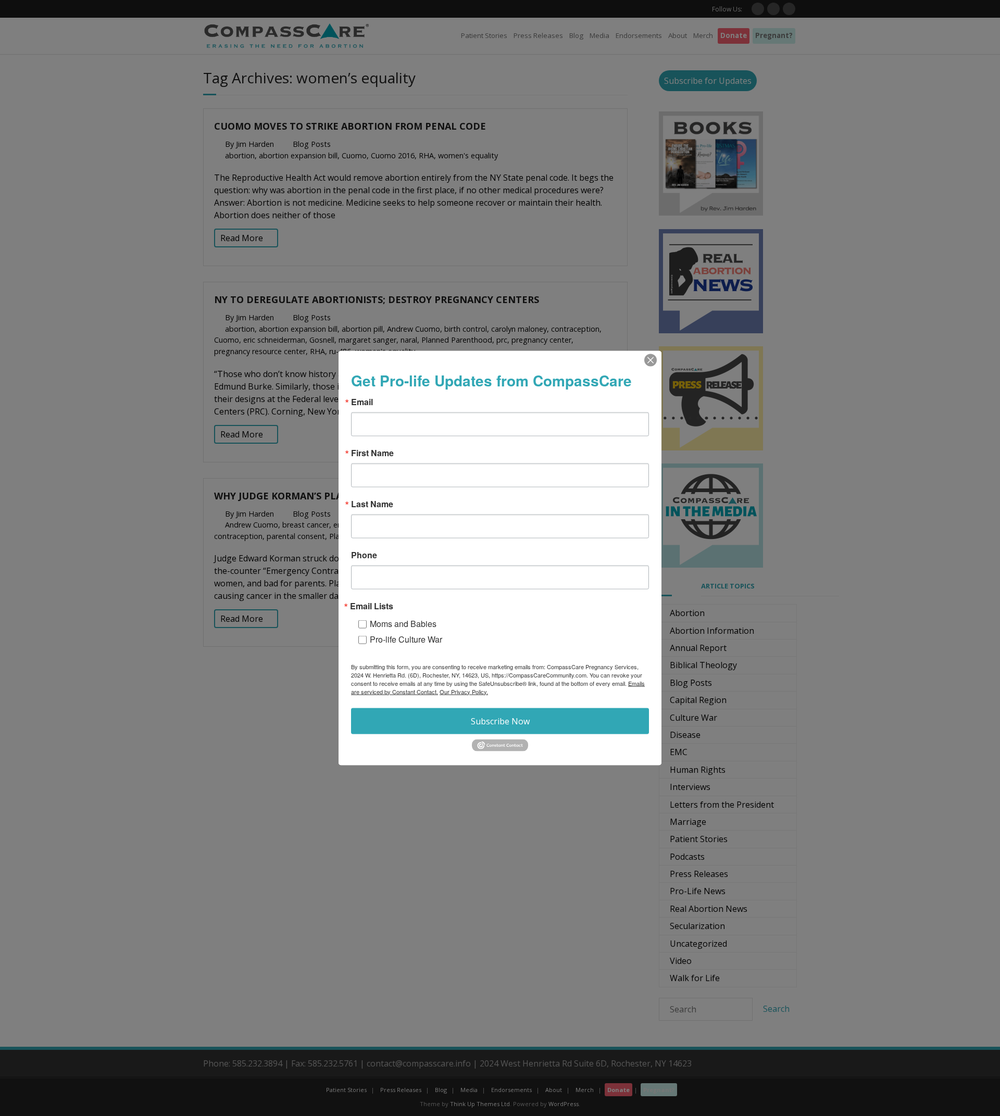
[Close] (650, 360)
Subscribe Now (500, 720)
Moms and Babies (403, 623)
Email (362, 401)
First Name (372, 452)
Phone (364, 554)
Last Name (372, 503)
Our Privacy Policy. (464, 691)
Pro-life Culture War (406, 639)
